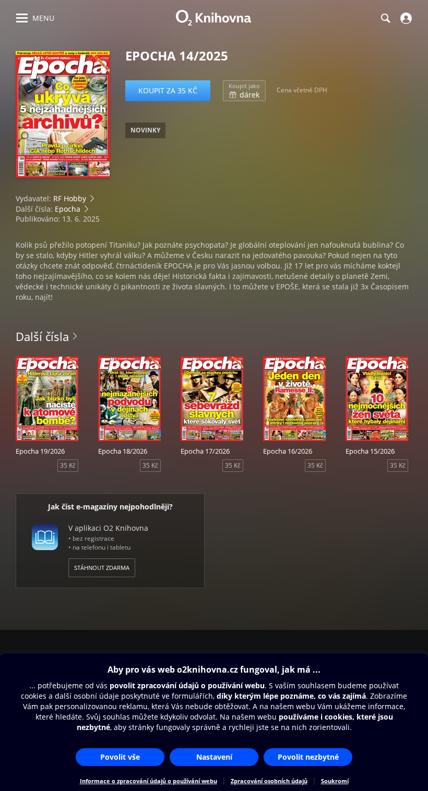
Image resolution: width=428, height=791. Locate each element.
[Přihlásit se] (405, 18)
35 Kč (68, 465)
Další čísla (42, 336)
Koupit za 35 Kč (167, 90)
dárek (244, 91)
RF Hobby (69, 198)
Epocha (67, 209)
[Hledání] (385, 18)
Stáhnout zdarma (101, 567)
